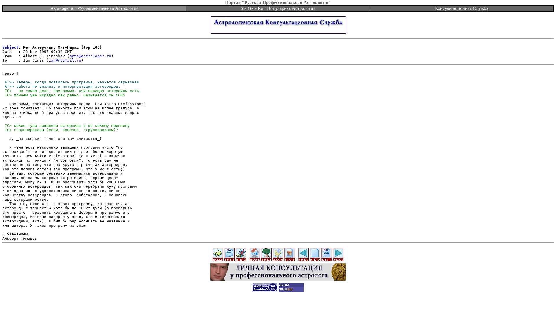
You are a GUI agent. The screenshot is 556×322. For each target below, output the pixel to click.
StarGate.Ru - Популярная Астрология (278, 8)
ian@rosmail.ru (65, 60)
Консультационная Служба (461, 8)
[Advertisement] (278, 309)
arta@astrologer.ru (90, 56)
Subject (10, 47)
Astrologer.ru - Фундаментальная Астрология (94, 8)
